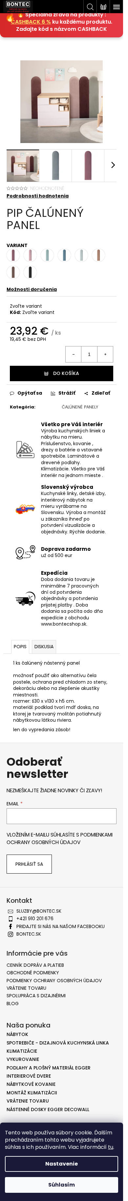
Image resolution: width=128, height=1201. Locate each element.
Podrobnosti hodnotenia (38, 196)
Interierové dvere (29, 1076)
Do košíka (66, 373)
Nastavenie (61, 1164)
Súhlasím (61, 1185)
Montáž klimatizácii (32, 1092)
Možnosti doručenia (32, 289)
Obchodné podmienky (33, 972)
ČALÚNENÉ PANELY (80, 407)
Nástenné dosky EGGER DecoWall (48, 1109)
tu (110, 1147)
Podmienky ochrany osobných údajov (54, 980)
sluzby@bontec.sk (38, 911)
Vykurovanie (23, 1059)
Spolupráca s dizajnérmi (36, 995)
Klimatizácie (22, 1051)
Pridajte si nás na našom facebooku (60, 926)
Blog (13, 1003)
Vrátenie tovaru (26, 988)
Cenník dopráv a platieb (35, 965)
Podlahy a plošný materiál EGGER (49, 1068)
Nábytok (17, 1034)
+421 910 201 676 (34, 918)
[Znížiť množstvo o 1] (73, 354)
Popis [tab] (20, 646)
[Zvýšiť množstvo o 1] (105, 354)
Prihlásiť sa (29, 864)
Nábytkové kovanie (31, 1084)
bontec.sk (28, 934)
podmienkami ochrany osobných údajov (60, 838)
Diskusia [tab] (43, 646)
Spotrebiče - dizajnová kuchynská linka (58, 1043)
